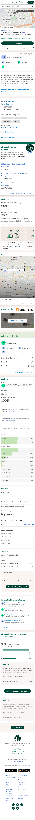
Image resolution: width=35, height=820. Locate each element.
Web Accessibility (23, 796)
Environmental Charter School (13, 603)
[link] (5, 36)
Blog (19, 777)
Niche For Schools (23, 775)
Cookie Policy (9, 798)
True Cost (8, 782)
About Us (8, 775)
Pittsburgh (12, 137)
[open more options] (33, 48)
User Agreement (10, 796)
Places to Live (17, 753)
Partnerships (9, 787)
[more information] (24, 32)
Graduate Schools (17, 751)
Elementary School (7, 118)
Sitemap (20, 798)
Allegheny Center (10, 336)
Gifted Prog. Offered (21, 118)
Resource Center (23, 780)
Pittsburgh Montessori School (13, 620)
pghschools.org (8, 101)
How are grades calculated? (26, 53)
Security (8, 800)
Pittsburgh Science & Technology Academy (16, 615)
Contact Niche (22, 782)
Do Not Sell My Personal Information (10, 791)
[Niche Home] (17, 2)
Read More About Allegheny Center (23, 372)
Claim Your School (17, 761)
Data (7, 784)
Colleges (17, 750)
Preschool (16, 121)
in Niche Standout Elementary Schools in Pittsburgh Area (16, 38)
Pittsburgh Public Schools (7, 30)
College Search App (24, 765)
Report (31, 681)
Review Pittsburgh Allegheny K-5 (17, 587)
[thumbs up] (18, 681)
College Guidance (11, 780)
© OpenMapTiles (19, 10)
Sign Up (31, 2)
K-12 (17, 748)
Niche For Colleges (11, 777)
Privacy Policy (22, 789)
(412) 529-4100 (8, 104)
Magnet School (6, 121)
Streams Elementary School (12, 609)
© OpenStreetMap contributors (28, 10)
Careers (20, 784)
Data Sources (30, 55)
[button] (3, 2)
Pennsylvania (4, 137)
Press (19, 787)
